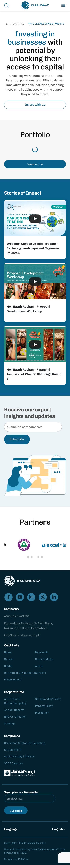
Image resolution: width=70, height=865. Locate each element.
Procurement (12, 679)
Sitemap (9, 723)
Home (7, 652)
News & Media (44, 659)
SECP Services (13, 763)
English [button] (57, 829)
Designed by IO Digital (16, 859)
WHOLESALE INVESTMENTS (46, 23)
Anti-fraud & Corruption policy (15, 701)
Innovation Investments (19, 672)
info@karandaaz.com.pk (22, 635)
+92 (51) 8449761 (17, 616)
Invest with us (35, 105)
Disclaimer (42, 712)
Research (41, 652)
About (39, 666)
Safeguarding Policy (48, 699)
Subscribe (17, 439)
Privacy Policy (44, 705)
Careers (40, 672)
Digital (8, 666)
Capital (8, 659)
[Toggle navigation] (63, 5)
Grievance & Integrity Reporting (24, 743)
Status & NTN (12, 749)
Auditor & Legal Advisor (19, 756)
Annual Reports (14, 710)
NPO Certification (15, 716)
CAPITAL (18, 23)
